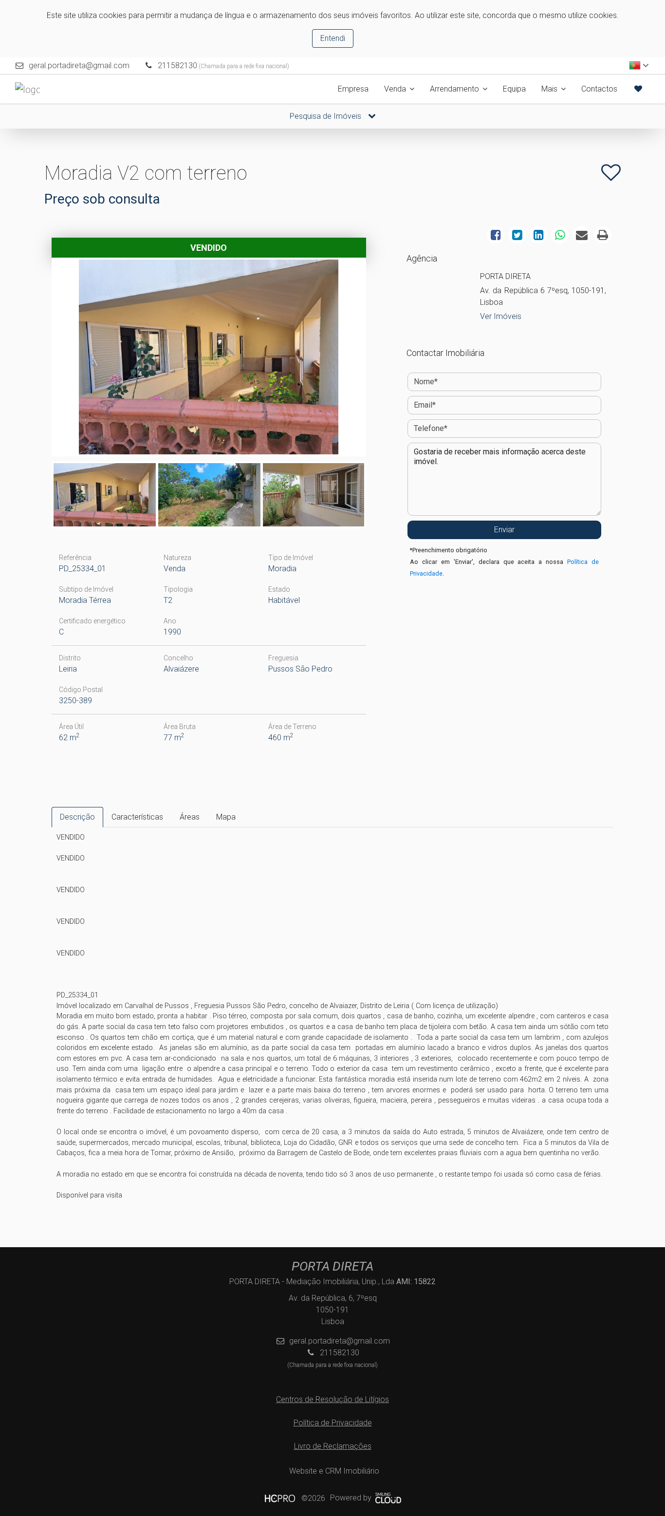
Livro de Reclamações (332, 1446)
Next (378, 359)
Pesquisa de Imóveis (326, 116)
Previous (39, 359)
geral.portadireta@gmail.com (79, 65)
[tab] (77, 817)
